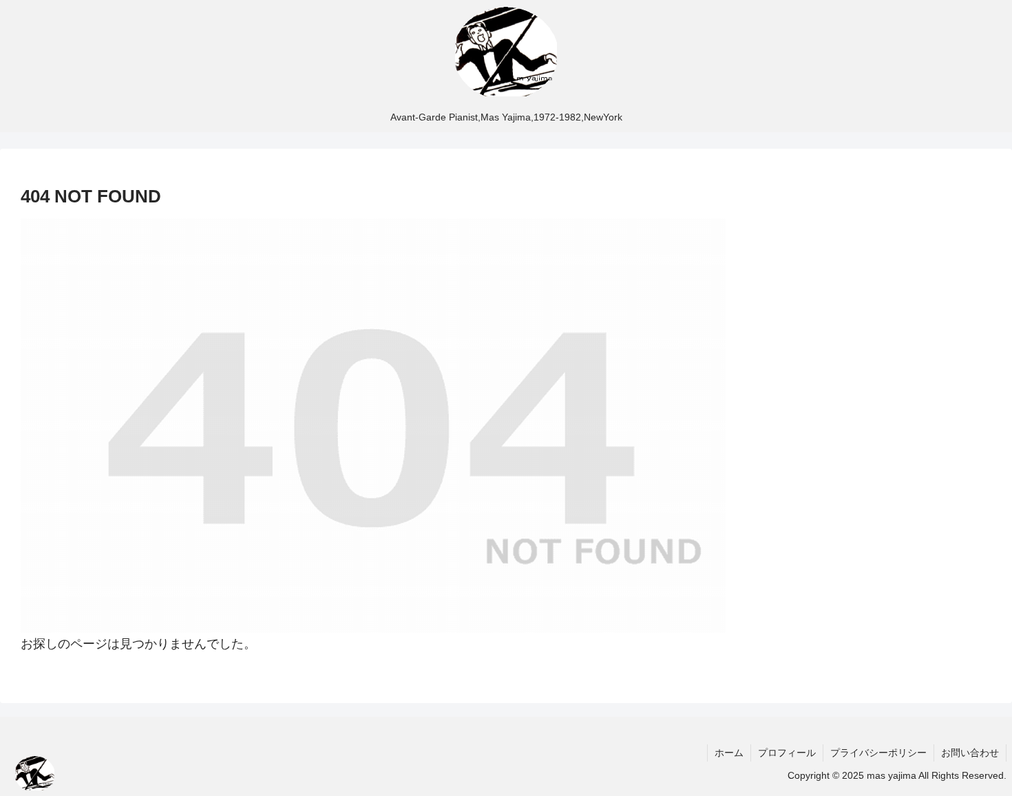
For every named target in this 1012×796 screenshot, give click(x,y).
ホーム (729, 752)
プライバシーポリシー (878, 752)
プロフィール (787, 752)
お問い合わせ (970, 752)
